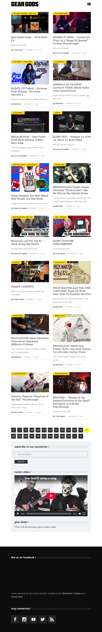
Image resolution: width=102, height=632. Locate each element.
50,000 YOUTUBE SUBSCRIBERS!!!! (63, 242)
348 (32, 430)
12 (45, 208)
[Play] (18, 513)
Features (17, 62)
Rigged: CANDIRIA (22, 286)
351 (50, 430)
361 (32, 436)
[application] (51, 495)
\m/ (56, 217)
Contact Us (79, 593)
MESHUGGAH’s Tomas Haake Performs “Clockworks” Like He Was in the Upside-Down (71, 190)
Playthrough (61, 13)
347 (25, 430)
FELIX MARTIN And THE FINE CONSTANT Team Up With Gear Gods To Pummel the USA (72, 291)
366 (62, 436)
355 (74, 430)
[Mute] (79, 513)
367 (68, 436)
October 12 (76, 149)
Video (57, 113)
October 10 (72, 416)
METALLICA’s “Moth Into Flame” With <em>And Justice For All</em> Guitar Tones (72, 349)
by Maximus (16, 104)
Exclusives (60, 262)
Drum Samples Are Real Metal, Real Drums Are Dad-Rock (30, 197)
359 (19, 436)
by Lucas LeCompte (61, 53)
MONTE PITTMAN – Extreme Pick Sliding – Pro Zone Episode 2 (29, 91)
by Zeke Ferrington (19, 208)
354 (68, 430)
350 (44, 430)
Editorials (32, 165)
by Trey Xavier (17, 50)
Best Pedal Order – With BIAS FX (29, 39)
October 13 (30, 50)
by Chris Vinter (17, 412)
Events (63, 217)
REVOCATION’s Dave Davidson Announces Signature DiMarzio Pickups (30, 341)
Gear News (18, 113)
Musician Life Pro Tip (22, 217)
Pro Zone (28, 62)
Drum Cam (59, 165)
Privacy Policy (17, 596)
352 (56, 430)
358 (13, 436)
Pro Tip (32, 13)
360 (25, 436)
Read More (67, 593)
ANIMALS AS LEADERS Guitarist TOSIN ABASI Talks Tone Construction (71, 87)
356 (80, 430)
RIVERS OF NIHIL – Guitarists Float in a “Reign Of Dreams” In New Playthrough (71, 40)
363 (44, 436)
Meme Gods (60, 316)
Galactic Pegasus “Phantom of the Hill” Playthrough (29, 398)
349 (38, 430)
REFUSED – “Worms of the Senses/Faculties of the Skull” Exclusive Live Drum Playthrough (71, 402)
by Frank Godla (17, 299)
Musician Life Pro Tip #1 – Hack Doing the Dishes (27, 242)
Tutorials (59, 62)
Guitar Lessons (20, 13)
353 (62, 430)
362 (38, 436)
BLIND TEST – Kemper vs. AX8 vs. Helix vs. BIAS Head (71, 138)
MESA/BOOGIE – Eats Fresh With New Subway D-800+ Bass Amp (28, 139)
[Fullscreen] (84, 513)
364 (50, 436)
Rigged (16, 262)
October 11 (30, 299)
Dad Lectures (19, 165)
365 (56, 436)
